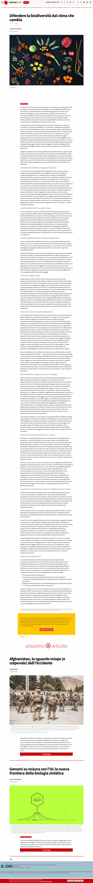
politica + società (66, 7)
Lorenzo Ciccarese (16, 29)
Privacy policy (16, 867)
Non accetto (70, 880)
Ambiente (22, 103)
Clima (26, 103)
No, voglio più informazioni (46, 881)
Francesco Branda (16, 779)
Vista (12, 24)
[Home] (13, 3)
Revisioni (16, 23)
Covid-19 (29, 7)
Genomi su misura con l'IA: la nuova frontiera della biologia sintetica (39, 771)
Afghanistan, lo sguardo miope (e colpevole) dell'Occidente (37, 660)
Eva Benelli (14, 669)
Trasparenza (27, 867)
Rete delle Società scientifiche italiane (10, 7)
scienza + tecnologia (75, 7)
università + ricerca (85, 7)
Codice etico (22, 867)
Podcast (20, 7)
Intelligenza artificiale (25, 837)
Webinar (25, 7)
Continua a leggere (46, 754)
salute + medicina (47, 7)
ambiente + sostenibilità (57, 7)
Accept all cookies (79, 880)
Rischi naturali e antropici (37, 7)
